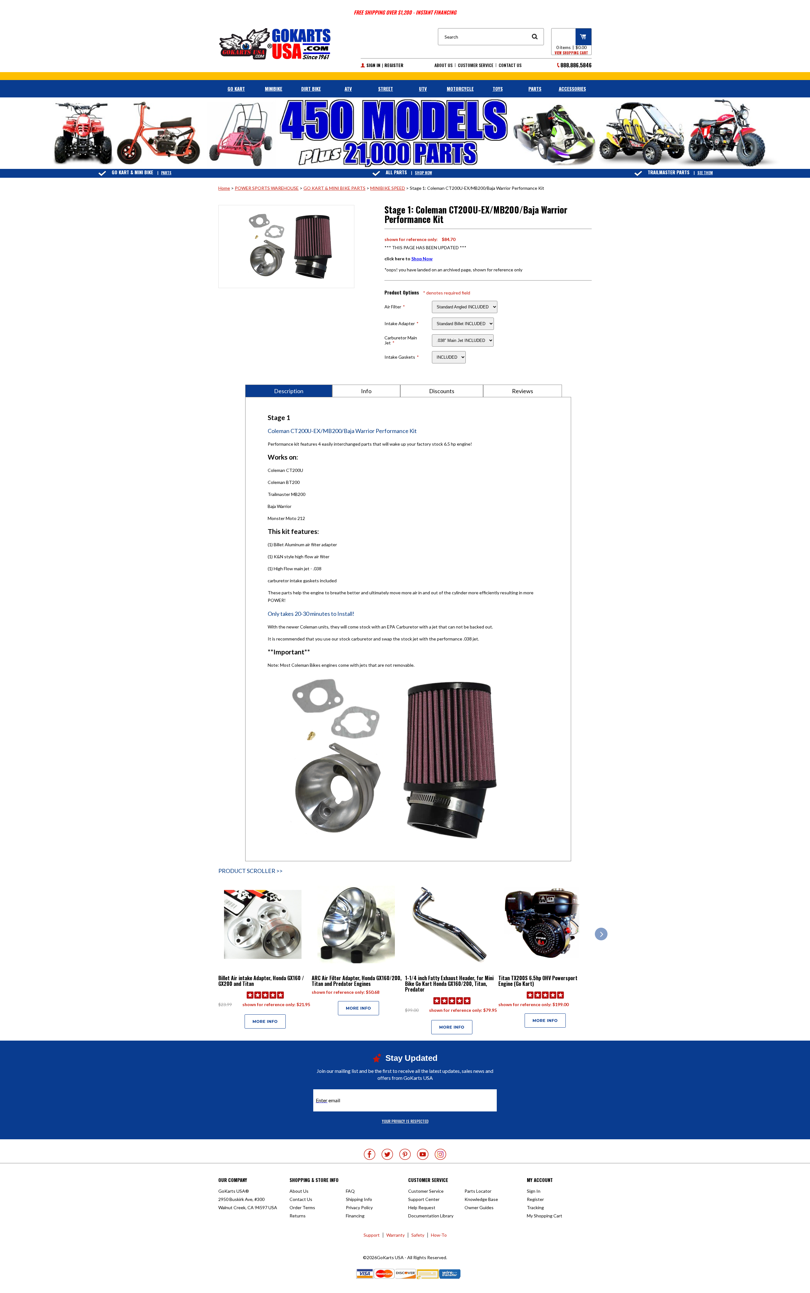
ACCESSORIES (572, 88)
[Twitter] (387, 1154)
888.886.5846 (576, 65)
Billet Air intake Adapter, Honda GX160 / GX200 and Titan (261, 980)
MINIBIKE (273, 88)
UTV (423, 88)
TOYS (498, 88)
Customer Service (475, 65)
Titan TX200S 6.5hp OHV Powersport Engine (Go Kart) (537, 980)
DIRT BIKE (311, 88)
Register (393, 65)
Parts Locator (477, 1191)
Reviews (522, 390)
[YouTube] (422, 1154)
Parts (166, 172)
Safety (417, 1235)
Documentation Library (430, 1215)
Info (366, 390)
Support (372, 1235)
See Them (705, 172)
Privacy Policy (359, 1207)
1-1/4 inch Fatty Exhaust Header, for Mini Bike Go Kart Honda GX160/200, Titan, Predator (449, 983)
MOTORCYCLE (460, 88)
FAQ (350, 1191)
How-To (439, 1235)
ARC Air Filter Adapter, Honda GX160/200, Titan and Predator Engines (357, 980)
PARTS (534, 88)
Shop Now (423, 172)
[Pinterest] (405, 1154)
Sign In (373, 65)
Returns (298, 1215)
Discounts (441, 390)
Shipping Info (359, 1199)
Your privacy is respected (405, 1121)
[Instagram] (440, 1154)
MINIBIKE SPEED (387, 188)
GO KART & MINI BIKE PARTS (334, 188)
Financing (355, 1215)
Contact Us (510, 65)
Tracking (535, 1207)
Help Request (421, 1207)
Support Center (423, 1199)
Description (288, 390)
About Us (443, 65)
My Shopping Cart (544, 1215)
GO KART (236, 88)
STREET (385, 88)
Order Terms (302, 1207)
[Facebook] (369, 1154)
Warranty (395, 1235)
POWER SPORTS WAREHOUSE (267, 188)
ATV (348, 88)
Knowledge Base (481, 1199)
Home (224, 188)
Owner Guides (479, 1207)
